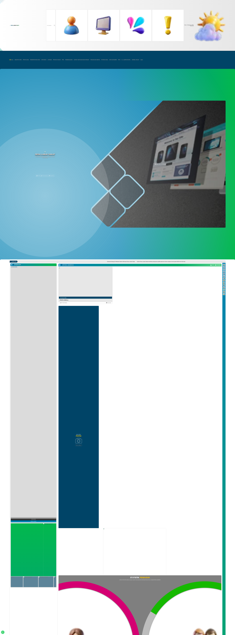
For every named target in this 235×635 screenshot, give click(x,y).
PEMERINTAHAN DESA (35, 59)
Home (12, 59)
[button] (136, 25)
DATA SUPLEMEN (113, 59)
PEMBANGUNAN (69, 59)
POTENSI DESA (104, 59)
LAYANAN (50, 59)
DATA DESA (43, 59)
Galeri (141, 59)
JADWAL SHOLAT (135, 59)
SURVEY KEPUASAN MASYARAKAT (81, 59)
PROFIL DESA (26, 59)
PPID (63, 59)
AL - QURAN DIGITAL (126, 59)
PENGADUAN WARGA (95, 59)
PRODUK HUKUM (57, 59)
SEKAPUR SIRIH (18, 59)
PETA (119, 59)
